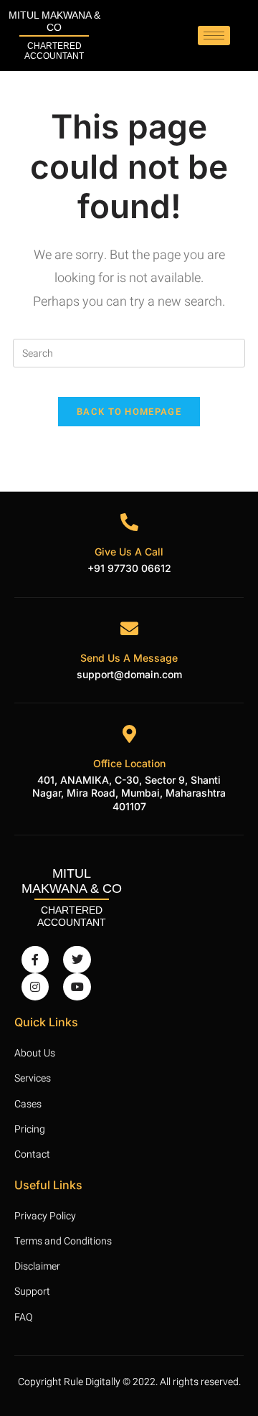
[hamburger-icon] (214, 35)
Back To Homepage (129, 411)
